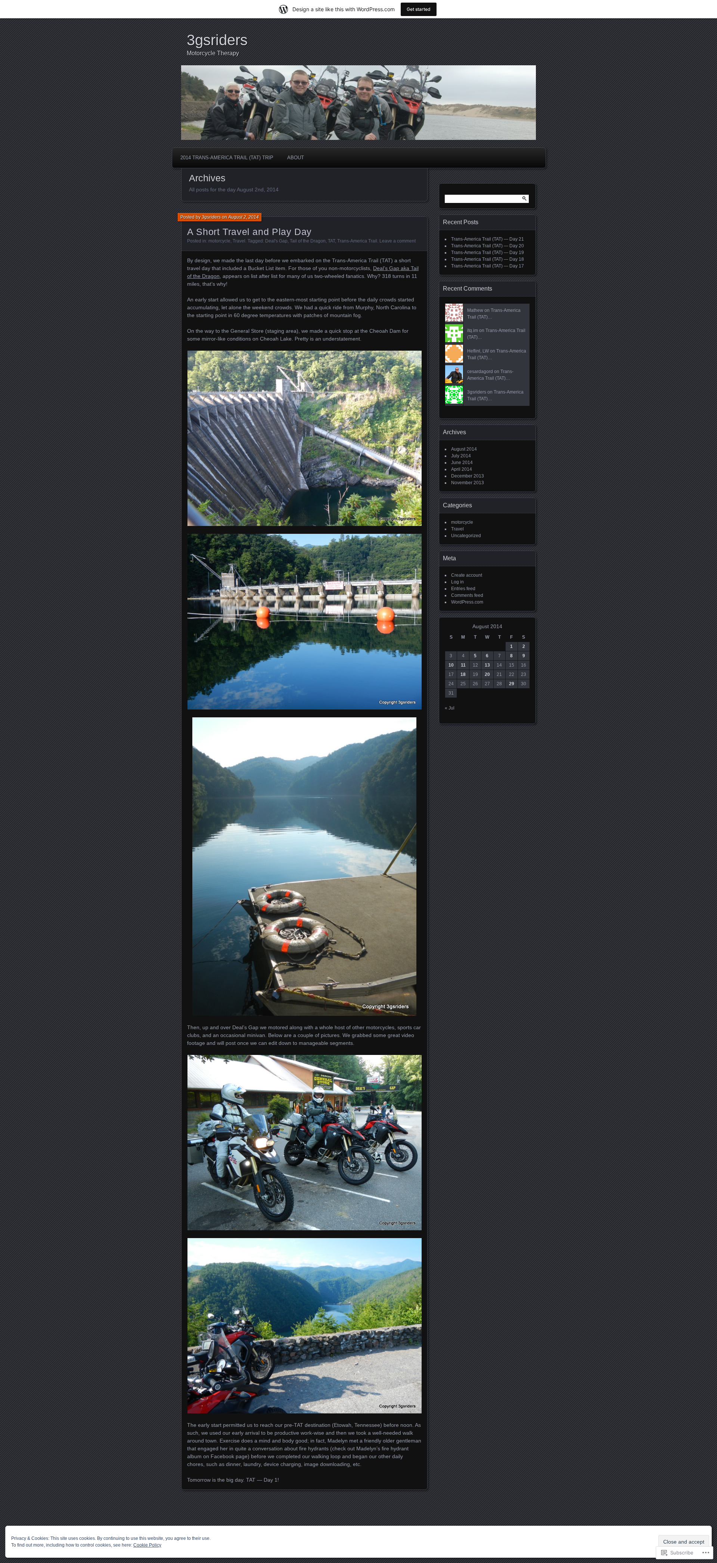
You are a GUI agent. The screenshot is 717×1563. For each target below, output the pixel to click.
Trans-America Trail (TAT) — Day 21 (487, 239)
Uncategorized (466, 535)
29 (511, 683)
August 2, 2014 (243, 217)
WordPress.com (467, 602)
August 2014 (464, 449)
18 (463, 674)
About (295, 157)
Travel (239, 241)
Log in (457, 582)
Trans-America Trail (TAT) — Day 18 (487, 259)
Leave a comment (397, 241)
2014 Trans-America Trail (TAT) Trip (226, 157)
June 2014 (462, 462)
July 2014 (461, 455)
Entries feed (463, 588)
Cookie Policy (147, 1545)
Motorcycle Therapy (213, 53)
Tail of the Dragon (308, 241)
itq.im (472, 330)
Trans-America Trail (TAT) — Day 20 (487, 245)
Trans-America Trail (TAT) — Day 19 (487, 252)
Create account (466, 575)
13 (487, 665)
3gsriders (217, 40)
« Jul (449, 708)
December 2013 (467, 476)
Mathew (475, 310)
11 (463, 665)
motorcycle (219, 241)
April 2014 (461, 469)
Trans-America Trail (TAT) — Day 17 (487, 266)
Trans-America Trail (357, 241)
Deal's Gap (276, 241)
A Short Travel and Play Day (249, 231)
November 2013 (467, 482)
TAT (331, 241)
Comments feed (467, 595)
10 (451, 665)
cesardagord (480, 371)
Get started (419, 9)
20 (487, 674)
